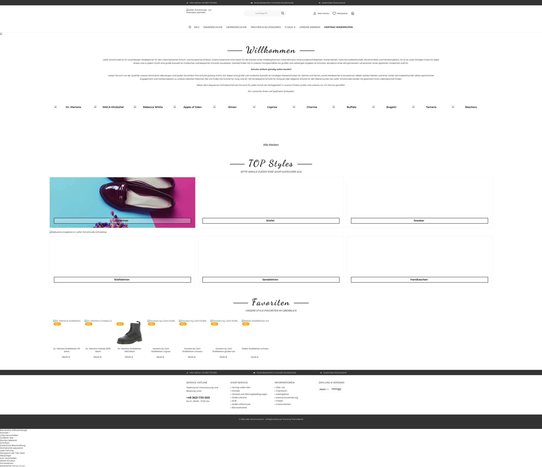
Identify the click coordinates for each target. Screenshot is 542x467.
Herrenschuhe (271, 33)
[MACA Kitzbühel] (112, 121)
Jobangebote (282, 391)
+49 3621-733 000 (198, 395)
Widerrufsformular (241, 401)
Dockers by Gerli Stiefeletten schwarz (192, 347)
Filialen (279, 398)
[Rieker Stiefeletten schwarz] (255, 330)
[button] (271, 430)
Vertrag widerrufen (241, 385)
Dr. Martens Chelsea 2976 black (98, 347)
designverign (18, 463)
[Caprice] (271, 121)
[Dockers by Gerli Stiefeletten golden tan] (224, 330)
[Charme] (311, 121)
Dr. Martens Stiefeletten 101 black (66, 347)
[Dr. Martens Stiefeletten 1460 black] (129, 330)
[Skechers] (470, 121)
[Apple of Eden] (191, 121)
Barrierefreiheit (239, 405)
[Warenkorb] (353, 13)
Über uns (280, 385)
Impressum (281, 388)
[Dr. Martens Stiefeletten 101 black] (66, 330)
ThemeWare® (297, 417)
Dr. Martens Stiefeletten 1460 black (129, 347)
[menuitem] (353, 13)
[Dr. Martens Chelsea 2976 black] (98, 330)
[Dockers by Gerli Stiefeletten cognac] (161, 330)
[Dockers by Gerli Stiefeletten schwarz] (192, 330)
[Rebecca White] (152, 121)
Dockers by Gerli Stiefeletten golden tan (223, 347)
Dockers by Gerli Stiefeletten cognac (161, 347)
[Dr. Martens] (72, 121)
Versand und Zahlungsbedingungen (249, 391)
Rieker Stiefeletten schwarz (255, 346)
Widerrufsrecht (239, 395)
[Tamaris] (430, 121)
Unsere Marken (283, 401)
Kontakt (236, 388)
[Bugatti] (390, 121)
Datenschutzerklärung (287, 395)
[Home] (189, 27)
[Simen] (231, 121)
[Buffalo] (350, 121)
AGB (234, 398)
